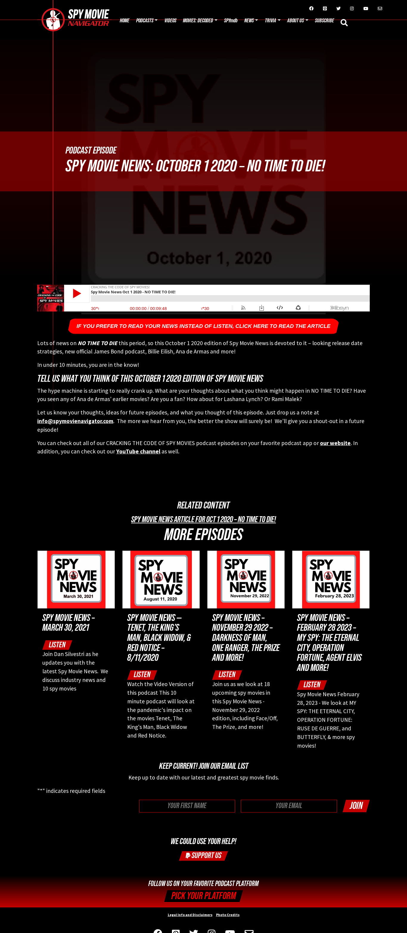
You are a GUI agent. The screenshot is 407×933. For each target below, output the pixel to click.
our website (335, 443)
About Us (295, 21)
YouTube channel (138, 451)
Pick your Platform (203, 896)
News (249, 21)
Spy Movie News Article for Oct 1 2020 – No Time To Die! (203, 519)
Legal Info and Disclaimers (190, 914)
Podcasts (144, 21)
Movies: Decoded (198, 21)
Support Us (205, 855)
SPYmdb (230, 21)
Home (124, 21)
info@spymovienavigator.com (75, 421)
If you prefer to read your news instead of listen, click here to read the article (203, 326)
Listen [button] (57, 645)
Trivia (270, 21)
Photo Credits (228, 914)
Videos (170, 21)
